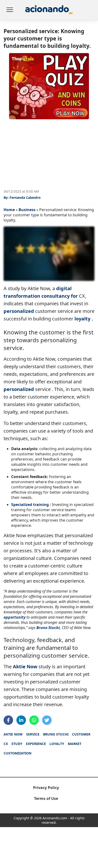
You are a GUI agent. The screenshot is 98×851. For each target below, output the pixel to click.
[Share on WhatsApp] (34, 720)
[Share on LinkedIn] (21, 720)
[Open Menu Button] (9, 10)
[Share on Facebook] (8, 720)
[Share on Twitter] (47, 720)
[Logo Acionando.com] (49, 10)
